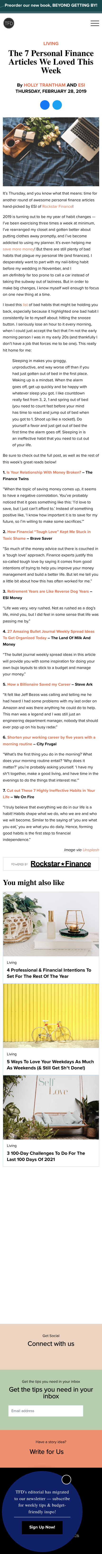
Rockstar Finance (57, 206)
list (25, 304)
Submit (90, 1411)
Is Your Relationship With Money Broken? (44, 472)
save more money (18, 249)
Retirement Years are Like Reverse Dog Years (48, 591)
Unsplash (91, 849)
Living (51, 44)
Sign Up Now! (42, 1527)
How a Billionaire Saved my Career (38, 684)
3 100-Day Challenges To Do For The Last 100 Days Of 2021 (46, 1156)
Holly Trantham (44, 85)
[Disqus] (51, 1242)
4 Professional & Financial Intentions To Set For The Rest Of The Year (49, 973)
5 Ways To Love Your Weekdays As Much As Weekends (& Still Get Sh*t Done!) (50, 1065)
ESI (81, 85)
